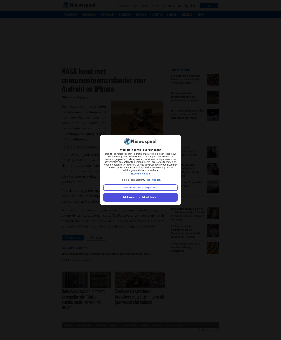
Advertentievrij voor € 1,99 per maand (140, 187)
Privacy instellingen (140, 173)
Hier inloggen (153, 179)
